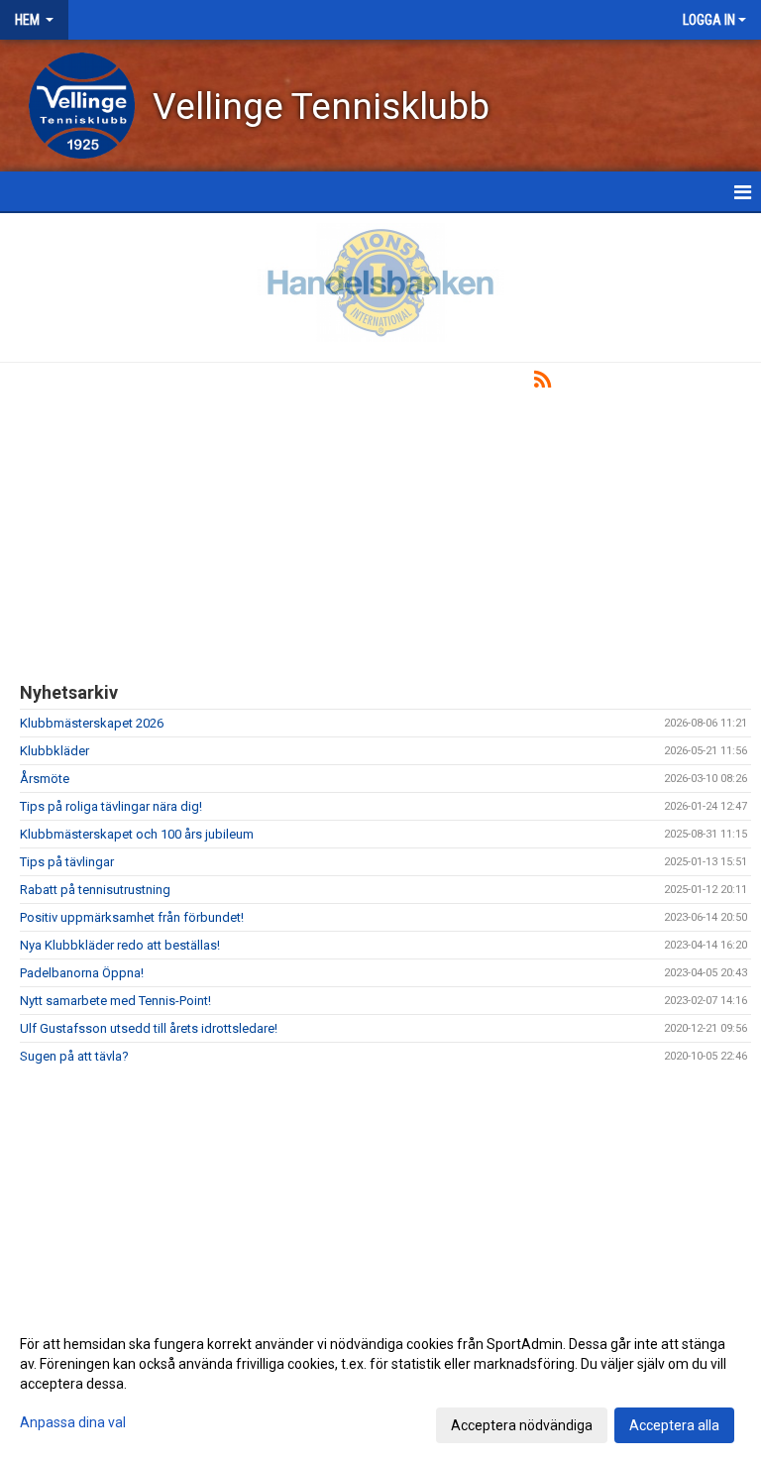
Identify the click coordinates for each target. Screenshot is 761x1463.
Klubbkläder (54, 750)
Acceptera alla (674, 1425)
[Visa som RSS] (542, 383)
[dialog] (380, 1383)
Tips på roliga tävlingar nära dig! (111, 806)
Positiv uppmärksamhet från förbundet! (132, 917)
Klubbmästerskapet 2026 (91, 723)
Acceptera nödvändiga (522, 1425)
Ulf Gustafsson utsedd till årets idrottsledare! (148, 1028)
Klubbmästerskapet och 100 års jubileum (137, 834)
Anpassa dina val (73, 1422)
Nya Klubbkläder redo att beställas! (120, 945)
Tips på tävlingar (67, 861)
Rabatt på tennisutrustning (95, 889)
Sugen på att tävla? (74, 1056)
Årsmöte (44, 778)
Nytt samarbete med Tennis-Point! (115, 1000)
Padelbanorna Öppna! (82, 972)
